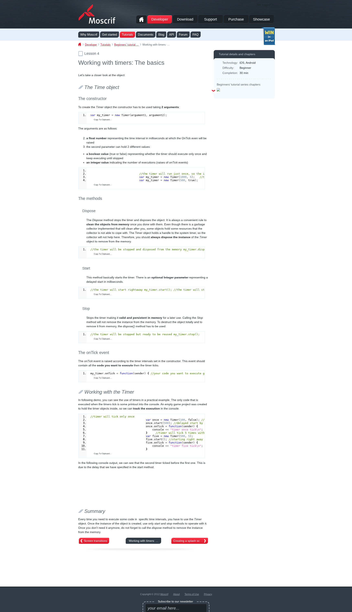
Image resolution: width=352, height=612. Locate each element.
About (176, 594)
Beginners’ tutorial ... (126, 44)
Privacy (208, 594)
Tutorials (105, 44)
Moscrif (164, 594)
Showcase (261, 19)
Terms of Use (192, 594)
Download (185, 19)
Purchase (236, 19)
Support (210, 19)
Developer (159, 19)
